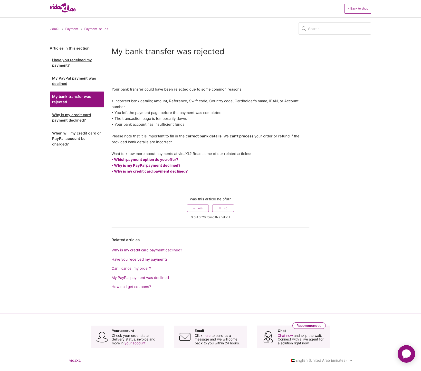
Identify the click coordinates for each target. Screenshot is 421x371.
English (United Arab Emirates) (321, 360)
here (206, 335)
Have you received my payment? (72, 63)
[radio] (198, 208)
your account (134, 343)
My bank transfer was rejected (71, 99)
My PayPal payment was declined (74, 81)
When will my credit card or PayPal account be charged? (76, 138)
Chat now (285, 335)
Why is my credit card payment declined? (71, 118)
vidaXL (54, 29)
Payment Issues (96, 29)
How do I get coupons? (131, 286)
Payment (71, 29)
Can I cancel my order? (131, 268)
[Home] (63, 11)
